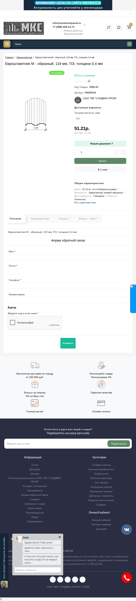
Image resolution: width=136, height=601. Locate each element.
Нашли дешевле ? (101, 143)
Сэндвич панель (101, 464)
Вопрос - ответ (88, 218)
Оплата (34, 473)
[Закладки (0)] (119, 27)
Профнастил (101, 473)
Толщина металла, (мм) (87, 113)
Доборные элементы (101, 495)
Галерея (35, 499)
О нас (35, 464)
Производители (35, 512)
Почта (12, 265)
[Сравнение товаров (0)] (108, 27)
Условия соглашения (35, 486)
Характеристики (40, 218)
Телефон (14, 280)
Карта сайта (35, 508)
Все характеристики (85, 202)
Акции (34, 517)
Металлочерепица (101, 478)
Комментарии (17, 294)
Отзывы (64, 218)
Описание (15, 218)
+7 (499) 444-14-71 (63, 26)
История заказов (101, 524)
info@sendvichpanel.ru (66, 23)
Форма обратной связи (34, 494)
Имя (11, 251)
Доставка (35, 469)
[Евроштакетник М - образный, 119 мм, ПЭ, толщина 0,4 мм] (35, 115)
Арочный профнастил (101, 469)
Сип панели (101, 482)
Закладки (101, 528)
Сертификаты (35, 490)
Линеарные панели (101, 491)
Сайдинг (101, 504)
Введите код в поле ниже (22, 313)
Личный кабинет (101, 520)
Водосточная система (101, 500)
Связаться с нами (35, 503)
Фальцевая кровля (101, 487)
